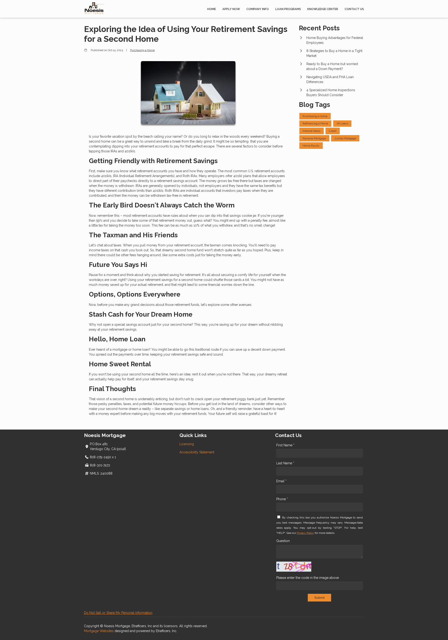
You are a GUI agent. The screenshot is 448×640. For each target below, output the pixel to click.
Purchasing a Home (142, 50)
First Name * (285, 445)
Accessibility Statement (196, 452)
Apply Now (231, 9)
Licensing (186, 444)
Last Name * (285, 463)
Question (283, 541)
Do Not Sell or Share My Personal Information (118, 613)
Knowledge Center (322, 9)
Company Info (257, 9)
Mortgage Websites (99, 631)
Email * (281, 481)
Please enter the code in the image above (307, 578)
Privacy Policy (305, 533)
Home (211, 9)
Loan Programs (288, 9)
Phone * (282, 499)
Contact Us (354, 9)
